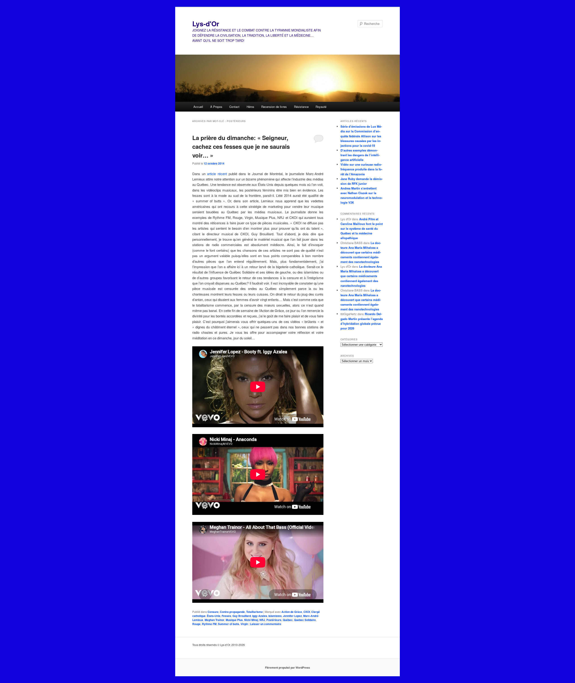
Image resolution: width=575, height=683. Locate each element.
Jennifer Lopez (292, 616)
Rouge (196, 624)
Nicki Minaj (251, 620)
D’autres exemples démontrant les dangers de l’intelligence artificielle (360, 155)
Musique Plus (234, 620)
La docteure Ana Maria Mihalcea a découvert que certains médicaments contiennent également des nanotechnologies (361, 252)
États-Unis (213, 616)
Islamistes (275, 616)
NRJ (262, 620)
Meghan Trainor (214, 620)
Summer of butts (228, 624)
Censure (213, 612)
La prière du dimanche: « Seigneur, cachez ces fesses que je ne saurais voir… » (241, 146)
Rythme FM (209, 624)
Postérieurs (273, 620)
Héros (250, 107)
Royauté (321, 107)
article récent (217, 173)
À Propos (216, 107)
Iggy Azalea (259, 616)
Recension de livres (274, 107)
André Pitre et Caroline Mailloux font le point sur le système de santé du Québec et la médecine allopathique (362, 228)
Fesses (226, 616)
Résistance (301, 107)
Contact (234, 107)
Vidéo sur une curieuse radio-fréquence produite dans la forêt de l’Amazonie (361, 169)
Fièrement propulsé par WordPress (287, 667)
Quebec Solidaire (305, 620)
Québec (288, 620)
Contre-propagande (232, 612)
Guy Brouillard (241, 616)
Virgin (244, 624)
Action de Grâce (291, 612)
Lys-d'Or (205, 23)
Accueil (198, 107)
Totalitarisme (254, 612)
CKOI (306, 612)
